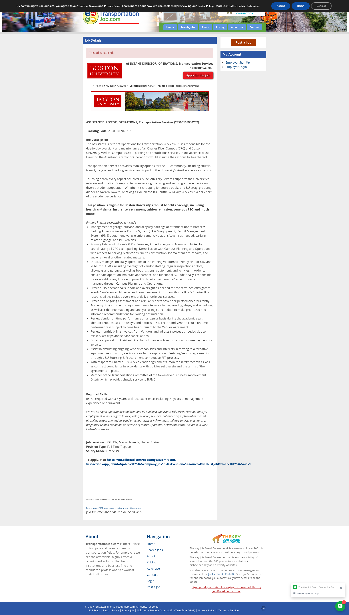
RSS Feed (94, 610)
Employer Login (236, 67)
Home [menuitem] (151, 544)
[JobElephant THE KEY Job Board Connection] (226, 535)
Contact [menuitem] (152, 575)
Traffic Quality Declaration (243, 6)
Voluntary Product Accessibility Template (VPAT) (166, 610)
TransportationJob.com (121, 606)
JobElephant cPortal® (221, 574)
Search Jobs (187, 27)
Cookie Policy (205, 6)
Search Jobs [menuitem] (155, 550)
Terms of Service (228, 610)
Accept (281, 6)
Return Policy (111, 610)
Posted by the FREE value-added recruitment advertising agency (113, 508)
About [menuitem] (151, 556)
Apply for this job (198, 75)
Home (170, 27)
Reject (300, 6)
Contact (254, 27)
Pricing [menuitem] (151, 562)
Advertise (237, 27)
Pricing (220, 27)
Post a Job (243, 42)
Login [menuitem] (150, 581)
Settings (321, 6)
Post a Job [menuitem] (154, 587)
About (205, 27)
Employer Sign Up (238, 62)
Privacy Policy (206, 610)
